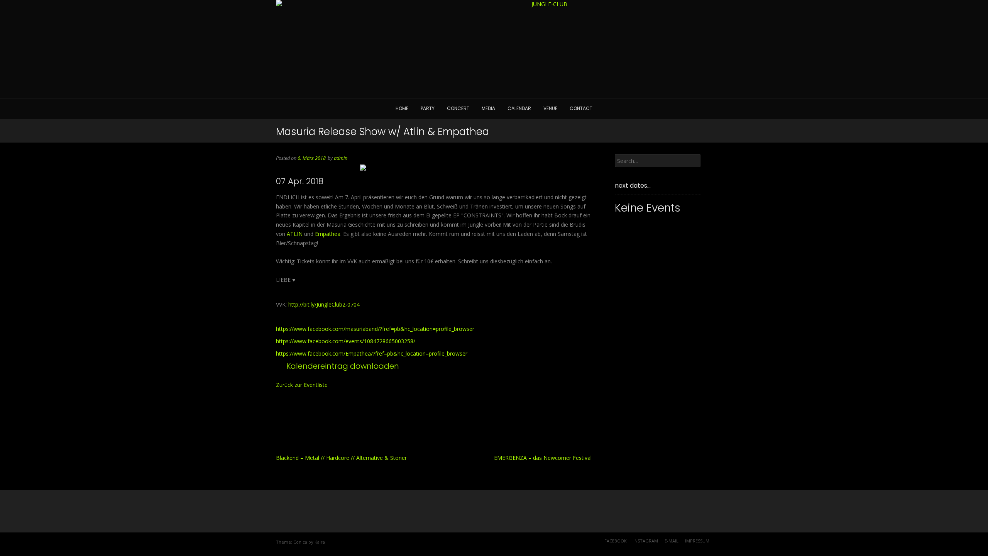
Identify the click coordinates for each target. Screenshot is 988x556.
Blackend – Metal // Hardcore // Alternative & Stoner (341, 457)
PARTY (428, 108)
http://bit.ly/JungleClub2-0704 (324, 304)
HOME (402, 108)
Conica (300, 542)
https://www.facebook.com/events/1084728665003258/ (345, 341)
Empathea (327, 233)
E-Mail (671, 541)
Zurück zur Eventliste (302, 384)
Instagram (645, 541)
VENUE (550, 108)
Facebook (615, 541)
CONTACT (581, 108)
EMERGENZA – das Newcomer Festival (543, 457)
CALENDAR (519, 108)
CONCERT (458, 108)
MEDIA (488, 108)
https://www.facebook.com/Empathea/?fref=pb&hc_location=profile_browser (371, 353)
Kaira (320, 542)
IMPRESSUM (697, 541)
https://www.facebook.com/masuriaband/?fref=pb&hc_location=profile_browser (375, 328)
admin (340, 158)
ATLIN (295, 233)
